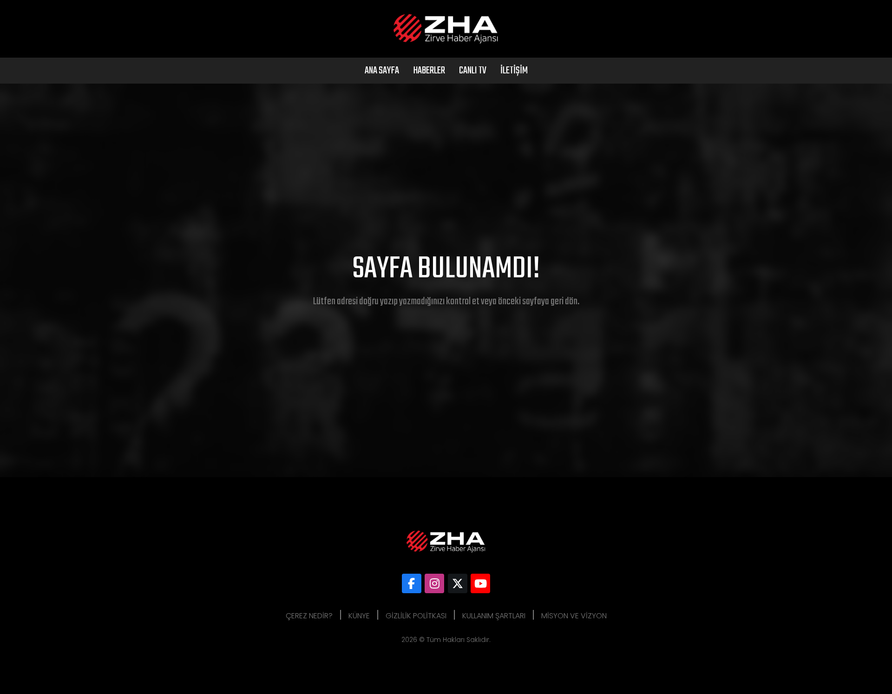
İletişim (514, 71)
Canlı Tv (472, 71)
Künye (359, 615)
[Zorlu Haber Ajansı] (411, 583)
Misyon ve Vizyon (574, 615)
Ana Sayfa (382, 71)
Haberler (429, 71)
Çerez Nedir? (309, 615)
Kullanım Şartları (493, 615)
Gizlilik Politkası (416, 615)
